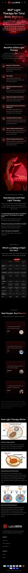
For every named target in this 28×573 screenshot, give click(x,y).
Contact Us (5, 540)
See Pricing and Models (18, 35)
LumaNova (12, 570)
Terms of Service (6, 543)
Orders (4, 554)
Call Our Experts (8, 35)
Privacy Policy (6, 546)
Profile (4, 557)
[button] (2, 2)
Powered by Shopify (17, 570)
